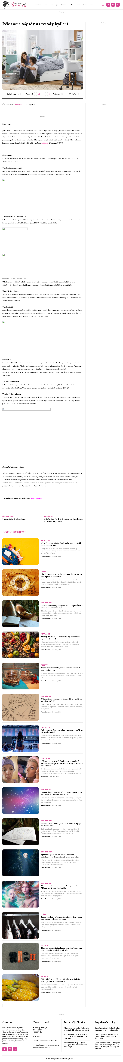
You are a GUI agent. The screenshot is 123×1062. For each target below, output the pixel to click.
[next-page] (7, 1005)
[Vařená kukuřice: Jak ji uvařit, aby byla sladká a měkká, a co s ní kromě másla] (20, 987)
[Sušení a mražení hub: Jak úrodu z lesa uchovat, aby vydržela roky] (20, 676)
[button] (103, 5)
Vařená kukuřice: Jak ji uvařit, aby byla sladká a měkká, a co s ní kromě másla (60, 980)
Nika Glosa (44, 776)
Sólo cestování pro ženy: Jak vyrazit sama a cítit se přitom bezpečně (62, 731)
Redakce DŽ (20, 104)
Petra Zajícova (45, 556)
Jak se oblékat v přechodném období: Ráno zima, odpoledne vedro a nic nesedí (61, 918)
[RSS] (118, 5)
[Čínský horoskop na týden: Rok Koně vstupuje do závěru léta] (20, 831)
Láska (43, 571)
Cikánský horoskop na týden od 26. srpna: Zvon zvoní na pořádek (61, 699)
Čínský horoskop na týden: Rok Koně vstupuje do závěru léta (61, 824)
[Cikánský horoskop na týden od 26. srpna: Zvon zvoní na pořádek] (20, 707)
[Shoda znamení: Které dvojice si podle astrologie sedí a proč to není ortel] (20, 582)
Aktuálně (45, 540)
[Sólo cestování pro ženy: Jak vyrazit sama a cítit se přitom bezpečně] (20, 738)
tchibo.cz (44, 143)
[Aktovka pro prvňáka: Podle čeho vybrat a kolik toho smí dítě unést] (20, 551)
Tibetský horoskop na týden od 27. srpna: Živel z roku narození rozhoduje (62, 606)
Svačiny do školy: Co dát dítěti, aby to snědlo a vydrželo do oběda (60, 637)
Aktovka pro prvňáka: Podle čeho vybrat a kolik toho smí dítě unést (61, 544)
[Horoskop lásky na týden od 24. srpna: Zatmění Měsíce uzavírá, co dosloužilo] (20, 894)
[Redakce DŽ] (4, 104)
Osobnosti (46, 758)
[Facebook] (108, 5)
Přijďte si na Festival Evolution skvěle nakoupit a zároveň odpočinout (63, 520)
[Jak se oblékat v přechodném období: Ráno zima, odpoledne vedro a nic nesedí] (20, 925)
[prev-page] (3, 1005)
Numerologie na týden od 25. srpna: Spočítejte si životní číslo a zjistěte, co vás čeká (61, 793)
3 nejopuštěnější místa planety (14, 519)
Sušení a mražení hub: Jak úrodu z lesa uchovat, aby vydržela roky (60, 668)
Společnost (46, 603)
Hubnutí (45, 945)
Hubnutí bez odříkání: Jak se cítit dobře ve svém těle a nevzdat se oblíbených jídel (61, 949)
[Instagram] (113, 5)
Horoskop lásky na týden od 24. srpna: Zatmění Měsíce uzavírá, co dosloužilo (61, 886)
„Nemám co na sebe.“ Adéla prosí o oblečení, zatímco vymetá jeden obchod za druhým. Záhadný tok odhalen (62, 763)
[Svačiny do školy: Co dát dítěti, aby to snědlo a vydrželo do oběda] (20, 645)
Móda (43, 914)
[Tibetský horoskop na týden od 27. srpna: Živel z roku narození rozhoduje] (20, 613)
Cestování (45, 727)
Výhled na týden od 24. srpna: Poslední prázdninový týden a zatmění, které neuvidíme (60, 855)
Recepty (44, 665)
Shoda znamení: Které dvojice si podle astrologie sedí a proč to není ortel (61, 575)
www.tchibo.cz (36, 498)
